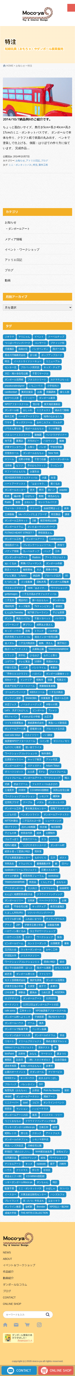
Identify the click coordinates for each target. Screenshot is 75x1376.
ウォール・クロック (15, 508)
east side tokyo (12, 735)
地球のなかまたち (53, 416)
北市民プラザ (12, 802)
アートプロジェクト (55, 557)
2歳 (34, 520)
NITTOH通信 (11, 820)
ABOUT (7, 1258)
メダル (40, 802)
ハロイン (37, 673)
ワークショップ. (59, 588)
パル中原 (52, 631)
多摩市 (49, 1066)
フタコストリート (37, 379)
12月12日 (51, 998)
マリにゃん (24, 336)
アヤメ (8, 925)
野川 (41, 490)
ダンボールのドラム (45, 1035)
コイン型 (44, 741)
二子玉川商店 (56, 692)
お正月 (47, 716)
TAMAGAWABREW (58, 649)
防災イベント (12, 569)
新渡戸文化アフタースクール (20, 686)
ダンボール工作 (13, 808)
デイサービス (55, 1072)
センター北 (10, 367)
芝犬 (32, 490)
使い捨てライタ (33, 747)
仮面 (18, 502)
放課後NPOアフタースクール (20, 741)
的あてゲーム (21, 784)
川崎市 (62, 1163)
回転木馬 (41, 581)
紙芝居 (8, 974)
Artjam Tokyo (52, 765)
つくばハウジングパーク (17, 343)
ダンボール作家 (54, 563)
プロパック (10, 1084)
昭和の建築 (10, 845)
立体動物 (9, 514)
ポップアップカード (51, 355)
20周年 (22, 790)
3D (66, 575)
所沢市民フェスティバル (17, 637)
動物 (41, 496)
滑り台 (24, 1133)
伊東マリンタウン (14, 447)
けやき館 (9, 992)
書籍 (66, 943)
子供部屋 (39, 1016)
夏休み (33, 992)
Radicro (36, 557)
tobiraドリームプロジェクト (19, 1047)
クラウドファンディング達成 (40, 1121)
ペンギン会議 (39, 1029)
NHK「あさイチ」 (37, 588)
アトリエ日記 (33, 160)
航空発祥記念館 (48, 520)
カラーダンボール (59, 459)
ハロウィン (49, 440)
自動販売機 (53, 925)
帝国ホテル (52, 661)
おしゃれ (27, 410)
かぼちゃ (29, 496)
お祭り (31, 447)
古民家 (31, 900)
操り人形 (64, 392)
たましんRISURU (14, 912)
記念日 (19, 1059)
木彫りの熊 (52, 704)
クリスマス (22, 1170)
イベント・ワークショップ (22, 249)
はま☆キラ (54, 1200)
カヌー (28, 937)
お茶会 (35, 1090)
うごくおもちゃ (13, 1121)
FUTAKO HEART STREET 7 (19, 532)
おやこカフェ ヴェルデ (49, 422)
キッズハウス (27, 1078)
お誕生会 (34, 471)
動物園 (38, 434)
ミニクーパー (12, 1102)
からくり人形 (62, 967)
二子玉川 (9, 600)
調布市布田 (10, 1066)
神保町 (8, 1096)
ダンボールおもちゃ (33, 453)
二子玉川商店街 (26, 643)
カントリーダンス (37, 943)
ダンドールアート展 (15, 728)
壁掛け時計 (49, 961)
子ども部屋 (58, 612)
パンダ (42, 447)
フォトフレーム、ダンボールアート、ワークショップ (32, 778)
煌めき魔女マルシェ (56, 1041)
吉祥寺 (21, 1053)
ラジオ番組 (54, 428)
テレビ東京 (24, 661)
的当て (61, 545)
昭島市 (39, 679)
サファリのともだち (15, 471)
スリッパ (34, 508)
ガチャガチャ (35, 765)
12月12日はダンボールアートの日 (40, 1004)
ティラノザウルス (55, 919)
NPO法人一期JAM (59, 1206)
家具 (34, 1115)
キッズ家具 (24, 606)
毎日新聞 (55, 827)
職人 (67, 778)
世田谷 (8, 1108)
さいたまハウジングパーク (41, 526)
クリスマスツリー (30, 955)
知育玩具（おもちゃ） (16, 1090)
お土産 (31, 771)
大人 (39, 569)
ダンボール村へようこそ (17, 1016)
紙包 (43, 1157)
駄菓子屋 (9, 1188)
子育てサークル (40, 373)
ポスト (63, 857)
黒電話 (19, 440)
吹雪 (53, 477)
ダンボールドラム (14, 526)
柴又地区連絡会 (52, 404)
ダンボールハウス (14, 1023)
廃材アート (49, 1096)
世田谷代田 (26, 833)
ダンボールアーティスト (56, 814)
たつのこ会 (10, 581)
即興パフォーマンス (31, 563)
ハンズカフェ (57, 1194)
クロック (36, 1133)
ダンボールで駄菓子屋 (16, 1029)
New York (53, 453)
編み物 (17, 496)
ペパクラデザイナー (56, 434)
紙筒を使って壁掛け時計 (17, 851)
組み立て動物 (62, 410)
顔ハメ (51, 490)
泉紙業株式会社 (36, 722)
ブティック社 (57, 343)
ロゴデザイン (12, 998)
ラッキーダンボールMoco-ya (20, 1127)
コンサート (40, 343)
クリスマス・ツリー (51, 1115)
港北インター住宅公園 (46, 637)
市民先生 (9, 863)
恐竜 (27, 631)
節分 (62, 961)
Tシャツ (53, 710)
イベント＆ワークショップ (19, 1265)
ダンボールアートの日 (16, 1115)
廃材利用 (9, 606)
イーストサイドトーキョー (28, 361)
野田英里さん (45, 532)
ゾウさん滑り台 (13, 428)
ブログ (44, 160)
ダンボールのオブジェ (16, 1139)
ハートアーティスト (15, 483)
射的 (66, 1090)
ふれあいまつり (33, 919)
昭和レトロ (10, 1133)
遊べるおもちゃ (40, 600)
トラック (9, 655)
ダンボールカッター (15, 490)
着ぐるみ (55, 483)
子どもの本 (10, 833)
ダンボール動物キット (57, 673)
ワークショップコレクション (20, 796)
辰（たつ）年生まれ (33, 1200)
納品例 (36, 575)
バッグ (47, 551)
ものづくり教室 (13, 747)
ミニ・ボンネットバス (20, 164)
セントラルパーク (47, 502)
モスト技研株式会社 (15, 980)
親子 (52, 1163)
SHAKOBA (31, 698)
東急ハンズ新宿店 (57, 722)
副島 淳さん (46, 643)
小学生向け (53, 385)
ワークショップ (58, 1157)
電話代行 (23, 600)
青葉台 (53, 667)
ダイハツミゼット (14, 771)
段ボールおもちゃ (34, 428)
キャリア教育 (35, 759)
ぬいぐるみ (10, 563)
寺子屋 (8, 440)
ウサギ (8, 422)
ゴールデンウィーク (15, 692)
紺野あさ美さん (45, 624)
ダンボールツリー (14, 900)
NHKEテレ (10, 1078)
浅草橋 (8, 465)
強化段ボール (12, 545)
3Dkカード (10, 679)
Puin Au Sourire (52, 1090)
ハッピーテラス (40, 1108)
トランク (39, 631)
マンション (22, 1108)
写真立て (61, 679)
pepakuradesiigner (15, 385)
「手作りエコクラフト (16, 673)
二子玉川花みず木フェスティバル (39, 594)
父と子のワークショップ (42, 931)
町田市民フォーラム (33, 875)
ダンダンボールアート (16, 557)
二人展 (24, 667)
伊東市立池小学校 (14, 986)
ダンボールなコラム (15, 1284)
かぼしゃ (50, 1188)
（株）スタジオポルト (39, 1059)
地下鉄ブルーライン (38, 612)
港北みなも (53, 496)
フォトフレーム (58, 771)
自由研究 (64, 888)
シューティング (53, 820)
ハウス (8, 1170)
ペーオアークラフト (28, 416)
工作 (57, 551)
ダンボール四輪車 (59, 581)
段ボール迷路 (44, 967)
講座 (67, 514)
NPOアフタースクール (16, 404)
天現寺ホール (12, 453)
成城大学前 (10, 1213)
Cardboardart (56, 539)
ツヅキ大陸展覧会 (14, 722)
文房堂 (31, 986)
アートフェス (53, 1133)
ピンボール (38, 710)
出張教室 (55, 943)
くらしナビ (46, 882)
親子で (42, 986)
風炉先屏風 (36, 980)
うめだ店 (45, 992)
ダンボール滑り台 (25, 974)
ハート (53, 839)
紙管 (55, 1127)
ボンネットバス (56, 802)
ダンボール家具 (47, 398)
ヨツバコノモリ (61, 741)
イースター (10, 1194)
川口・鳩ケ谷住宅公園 (16, 373)
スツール (9, 459)
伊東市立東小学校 (34, 925)
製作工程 (43, 164)
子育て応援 (40, 459)
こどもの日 (10, 814)
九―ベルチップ (31, 551)
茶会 (62, 1035)
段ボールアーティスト (16, 649)
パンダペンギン (40, 349)
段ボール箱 (58, 349)
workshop (53, 875)
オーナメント (12, 1004)
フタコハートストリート (17, 434)
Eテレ (42, 771)
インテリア (26, 679)
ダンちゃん (42, 1182)
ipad (25, 1102)
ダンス (8, 618)
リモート (9, 1041)
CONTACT (9, 1297)
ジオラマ (9, 336)
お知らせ (20, 65)
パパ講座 (47, 735)
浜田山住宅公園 (61, 790)
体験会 (21, 992)
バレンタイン (28, 1084)
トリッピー (29, 398)
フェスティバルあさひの (45, 784)
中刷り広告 (10, 667)
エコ (43, 839)
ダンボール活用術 (14, 379)
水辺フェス (10, 704)
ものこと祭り (50, 655)
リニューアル (53, 361)
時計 (55, 1182)
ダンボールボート (14, 765)
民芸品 (32, 882)
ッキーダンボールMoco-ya (18, 1182)
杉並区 (46, 1170)
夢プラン (27, 624)
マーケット (46, 1053)
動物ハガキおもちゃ (31, 1066)
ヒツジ (19, 465)
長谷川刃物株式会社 (15, 355)
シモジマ (43, 796)
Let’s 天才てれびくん (16, 710)
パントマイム (39, 667)
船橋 (61, 440)
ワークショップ (45, 937)
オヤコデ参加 (12, 875)
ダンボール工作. (13, 539)
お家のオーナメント (15, 1072)
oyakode (41, 1163)
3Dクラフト (11, 827)
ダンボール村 (57, 845)
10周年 (38, 661)
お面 (39, 392)
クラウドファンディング (49, 894)
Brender (41, 1206)
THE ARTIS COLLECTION (34, 1213)
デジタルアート (13, 1163)
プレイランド (12, 1200)
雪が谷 (36, 404)
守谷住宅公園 (21, 906)
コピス (35, 1102)
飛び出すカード (56, 1016)
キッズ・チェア (52, 367)
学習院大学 (10, 955)
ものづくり (40, 857)
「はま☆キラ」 (38, 483)
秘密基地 (27, 569)
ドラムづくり (25, 863)
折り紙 (33, 355)
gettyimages (11, 594)
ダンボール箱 (12, 410)
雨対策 (38, 851)
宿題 (50, 679)
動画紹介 (8, 1278)
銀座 (66, 508)
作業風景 (45, 698)
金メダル (9, 643)
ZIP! (18, 925)
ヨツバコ (64, 1188)
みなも (33, 1053)
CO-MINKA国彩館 (35, 1176)
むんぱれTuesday (14, 612)
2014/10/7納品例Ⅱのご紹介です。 (27, 119)
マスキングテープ (14, 588)
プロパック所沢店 (30, 367)
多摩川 (53, 986)
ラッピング (56, 465)
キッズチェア (39, 906)
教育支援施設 (57, 906)
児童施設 (9, 349)
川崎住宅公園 (35, 1145)
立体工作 (43, 1127)
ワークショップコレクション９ (21, 753)
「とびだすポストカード (33, 845)
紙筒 (7, 906)
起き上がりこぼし (48, 1078)
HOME (9, 65)
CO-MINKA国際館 (39, 790)
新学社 (21, 655)
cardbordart (11, 392)
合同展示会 (10, 1157)
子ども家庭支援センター (17, 857)
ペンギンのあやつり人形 (17, 1035)
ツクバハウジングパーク (40, 912)
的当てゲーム (30, 839)
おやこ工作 (52, 949)
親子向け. (62, 643)
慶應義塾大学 (44, 863)
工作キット (25, 1010)
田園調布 (51, 392)
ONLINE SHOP (12, 1303)
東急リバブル (23, 618)
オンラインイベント (53, 1102)
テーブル (27, 802)
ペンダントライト (30, 814)
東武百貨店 (27, 392)
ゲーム (31, 1023)
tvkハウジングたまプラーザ (32, 514)
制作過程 (46, 753)
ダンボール (58, 600)
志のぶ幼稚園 (28, 827)
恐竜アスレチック (60, 808)
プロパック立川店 (55, 728)
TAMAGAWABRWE (15, 882)
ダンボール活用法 (55, 980)
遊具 (41, 1023)
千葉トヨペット (42, 618)
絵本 (39, 833)
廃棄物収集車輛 (47, 686)
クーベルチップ (56, 336)
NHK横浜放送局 (43, 1151)
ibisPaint (9, 1053)
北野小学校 (24, 459)
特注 (35, 164)
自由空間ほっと (52, 508)
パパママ (59, 618)
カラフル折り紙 (13, 919)
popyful (63, 490)
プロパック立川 (52, 575)
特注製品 (55, 514)
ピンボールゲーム (14, 943)
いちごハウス (36, 385)
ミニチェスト (44, 410)
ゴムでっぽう (12, 839)
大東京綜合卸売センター (33, 1194)
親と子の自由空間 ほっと (18, 967)
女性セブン (62, 1151)
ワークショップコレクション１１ (22, 961)
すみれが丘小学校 (31, 716)
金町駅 (28, 1206)
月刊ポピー (33, 440)
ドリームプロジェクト (30, 1041)
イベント (39, 336)
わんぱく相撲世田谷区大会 (18, 894)
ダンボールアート (19, 228)
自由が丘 (23, 349)
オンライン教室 (13, 1206)
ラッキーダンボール (31, 949)
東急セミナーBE (13, 1176)
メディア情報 (13, 239)
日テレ (65, 863)
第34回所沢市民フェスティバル (21, 477)
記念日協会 (61, 1059)
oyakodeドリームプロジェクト (21, 869)
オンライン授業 (13, 698)
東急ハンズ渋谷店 (14, 1145)
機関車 (56, 796)
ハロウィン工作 (13, 937)
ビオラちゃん (48, 888)
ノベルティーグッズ (31, 704)
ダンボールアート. (35, 539)
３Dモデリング (28, 1157)
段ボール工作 (61, 698)
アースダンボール (14, 888)
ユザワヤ (9, 661)
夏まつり (61, 1053)
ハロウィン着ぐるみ (15, 931)
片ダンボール (37, 1072)
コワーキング (12, 624)
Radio (8, 502)
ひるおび (34, 655)
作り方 (35, 1170)
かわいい (29, 502)
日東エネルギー (49, 869)
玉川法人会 (10, 949)
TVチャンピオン (42, 606)
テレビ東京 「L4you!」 (17, 575)
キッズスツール (24, 422)
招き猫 (43, 827)
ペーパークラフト (48, 900)
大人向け (32, 888)
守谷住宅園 (56, 447)
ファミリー (45, 974)
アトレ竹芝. (52, 759)
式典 (7, 784)
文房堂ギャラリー (14, 759)
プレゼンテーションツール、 (38, 545)
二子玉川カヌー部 (31, 820)
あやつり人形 (12, 398)
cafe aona (10, 1010)
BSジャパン (11, 716)
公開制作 (50, 833)
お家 (64, 900)
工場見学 (9, 790)
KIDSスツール (37, 692)
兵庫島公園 (38, 649)
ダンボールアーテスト (27, 1096)
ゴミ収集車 (26, 581)
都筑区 (8, 1059)
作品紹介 (8, 1271)
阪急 (59, 937)
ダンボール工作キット (16, 520)
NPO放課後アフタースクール (51, 1010)
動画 (8, 280)
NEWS (7, 1252)
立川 (53, 857)
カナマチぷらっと (60, 379)
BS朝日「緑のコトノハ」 (18, 1151)
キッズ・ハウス (13, 631)
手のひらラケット (37, 465)
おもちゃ (61, 882)
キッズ (28, 1163)
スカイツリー (32, 735)
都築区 (59, 606)
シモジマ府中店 (40, 1139)
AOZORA (59, 992)
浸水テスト (44, 1047)
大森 (44, 477)
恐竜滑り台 (36, 728)
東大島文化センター (35, 808)
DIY (41, 1084)
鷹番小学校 (51, 569)
